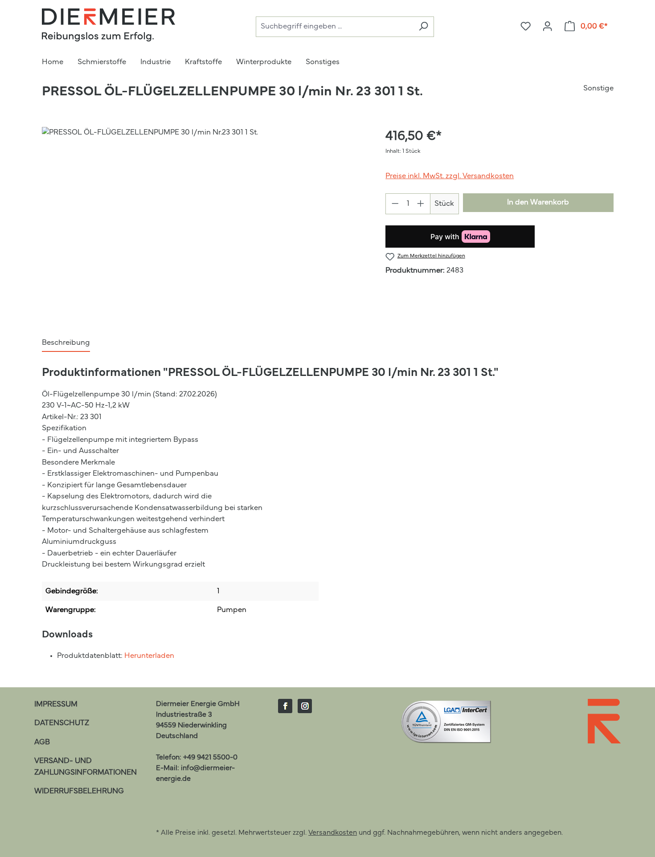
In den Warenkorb (538, 202)
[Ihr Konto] (547, 27)
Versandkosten (332, 833)
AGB (42, 742)
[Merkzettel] (525, 27)
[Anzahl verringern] (395, 203)
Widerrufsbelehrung (79, 791)
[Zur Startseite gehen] (109, 24)
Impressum (56, 704)
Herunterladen (149, 656)
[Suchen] (423, 26)
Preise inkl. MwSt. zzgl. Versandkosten (449, 176)
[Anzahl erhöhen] (420, 203)
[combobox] (334, 26)
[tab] (66, 343)
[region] (205, 222)
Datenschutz (61, 723)
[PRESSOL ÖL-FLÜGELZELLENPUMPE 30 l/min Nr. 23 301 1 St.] (205, 222)
